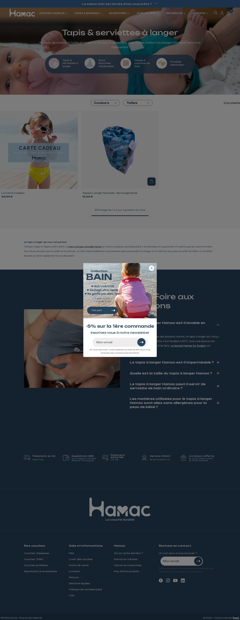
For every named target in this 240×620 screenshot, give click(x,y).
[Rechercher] (141, 342)
